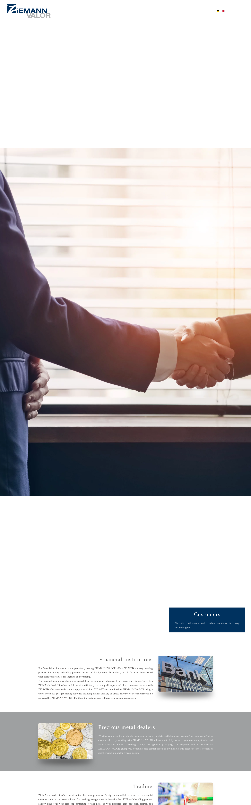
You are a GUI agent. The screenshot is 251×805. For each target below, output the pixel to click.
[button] (240, 11)
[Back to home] (29, 11)
